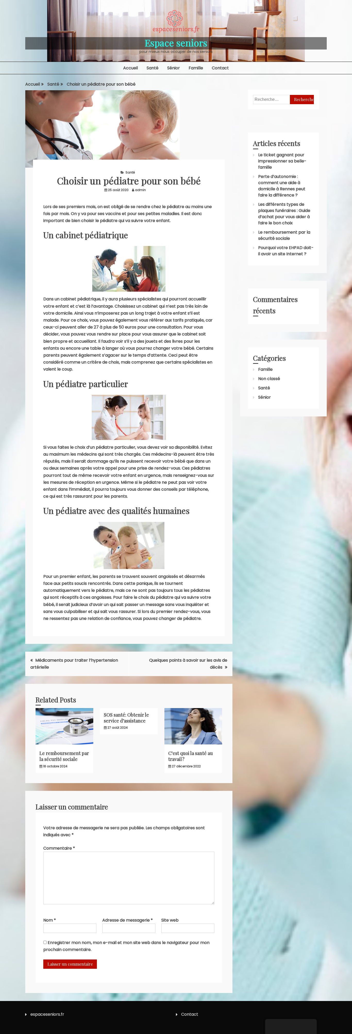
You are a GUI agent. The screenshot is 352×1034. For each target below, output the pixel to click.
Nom (49, 920)
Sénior (173, 68)
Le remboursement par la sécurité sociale (64, 756)
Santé (152, 68)
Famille (196, 68)
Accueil (130, 68)
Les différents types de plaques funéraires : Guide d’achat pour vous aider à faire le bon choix (284, 213)
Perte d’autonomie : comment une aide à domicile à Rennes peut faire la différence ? (281, 186)
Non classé (269, 379)
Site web (170, 920)
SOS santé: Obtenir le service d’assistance (126, 718)
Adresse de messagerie (127, 920)
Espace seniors (176, 42)
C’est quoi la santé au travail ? (190, 756)
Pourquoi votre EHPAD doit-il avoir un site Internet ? (286, 251)
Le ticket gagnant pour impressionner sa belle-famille (282, 161)
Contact (220, 68)
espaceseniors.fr (47, 1014)
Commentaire (59, 848)
